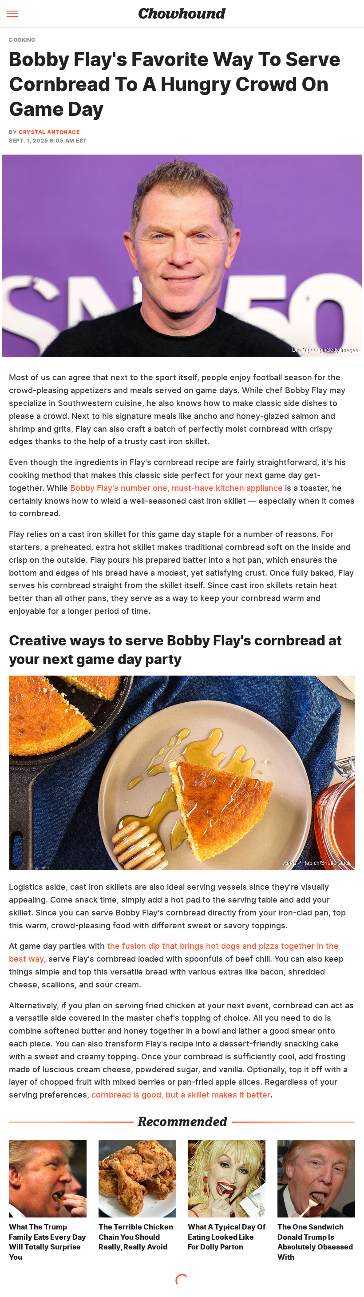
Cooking (22, 40)
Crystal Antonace (49, 132)
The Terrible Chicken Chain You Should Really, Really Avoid (136, 1236)
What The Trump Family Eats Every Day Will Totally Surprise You (47, 1241)
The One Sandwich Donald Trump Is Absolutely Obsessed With (315, 1241)
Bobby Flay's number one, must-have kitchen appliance (176, 488)
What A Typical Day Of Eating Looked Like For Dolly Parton (226, 1236)
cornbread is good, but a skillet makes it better (180, 1094)
